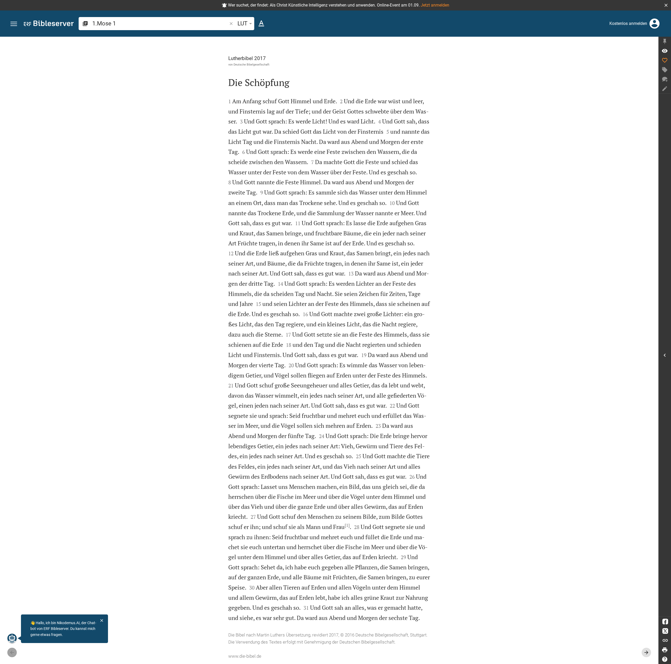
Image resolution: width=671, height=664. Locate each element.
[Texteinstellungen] (261, 24)
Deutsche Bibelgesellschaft (251, 64)
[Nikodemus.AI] (12, 638)
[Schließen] (101, 620)
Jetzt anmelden (435, 5)
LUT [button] (242, 23)
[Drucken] (664, 650)
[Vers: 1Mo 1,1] (664, 51)
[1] (347, 525)
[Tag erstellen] (664, 69)
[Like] (664, 60)
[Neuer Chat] (664, 79)
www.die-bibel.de (244, 656)
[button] (666, 5)
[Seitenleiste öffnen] (664, 355)
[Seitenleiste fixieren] (664, 41)
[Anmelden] (654, 24)
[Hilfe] (664, 659)
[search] (160, 23)
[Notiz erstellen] (664, 88)
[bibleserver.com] (49, 24)
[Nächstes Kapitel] (646, 652)
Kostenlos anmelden (628, 23)
